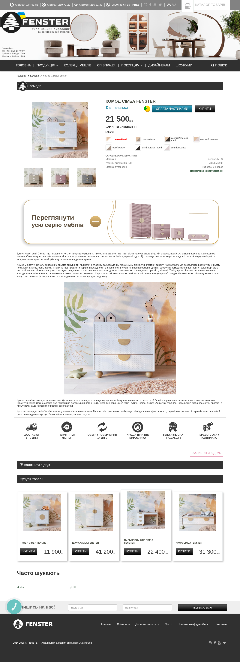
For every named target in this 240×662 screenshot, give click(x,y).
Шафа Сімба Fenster (85, 543)
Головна (21, 75)
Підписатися (202, 607)
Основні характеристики (121, 156)
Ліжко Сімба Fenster (189, 543)
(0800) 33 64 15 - (125, 4)
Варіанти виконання (121, 126)
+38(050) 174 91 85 (26, 4)
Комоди (34, 75)
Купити (205, 108)
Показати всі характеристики (206, 171)
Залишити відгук (206, 453)
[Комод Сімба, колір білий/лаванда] (59, 177)
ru (174, 4)
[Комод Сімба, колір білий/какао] (32, 177)
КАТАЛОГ (210, 5)
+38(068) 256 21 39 (90, 4)
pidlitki (73, 587)
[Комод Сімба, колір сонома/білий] (60, 130)
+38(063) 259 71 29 (58, 4)
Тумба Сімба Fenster (33, 543)
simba (20, 587)
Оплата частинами (172, 108)
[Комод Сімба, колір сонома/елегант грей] (86, 177)
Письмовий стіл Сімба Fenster (138, 541)
